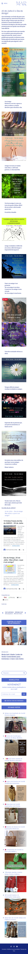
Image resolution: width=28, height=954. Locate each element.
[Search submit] (24, 673)
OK (24, 694)
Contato (4, 949)
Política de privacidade (13, 949)
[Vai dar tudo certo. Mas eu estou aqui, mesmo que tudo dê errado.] (14, 484)
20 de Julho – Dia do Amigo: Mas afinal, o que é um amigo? (14, 513)
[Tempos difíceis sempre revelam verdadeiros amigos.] (14, 370)
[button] (3, 642)
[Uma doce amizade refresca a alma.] (14, 310)
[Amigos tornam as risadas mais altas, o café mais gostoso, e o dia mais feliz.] (14, 124)
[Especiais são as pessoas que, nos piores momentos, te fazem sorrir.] (14, 405)
